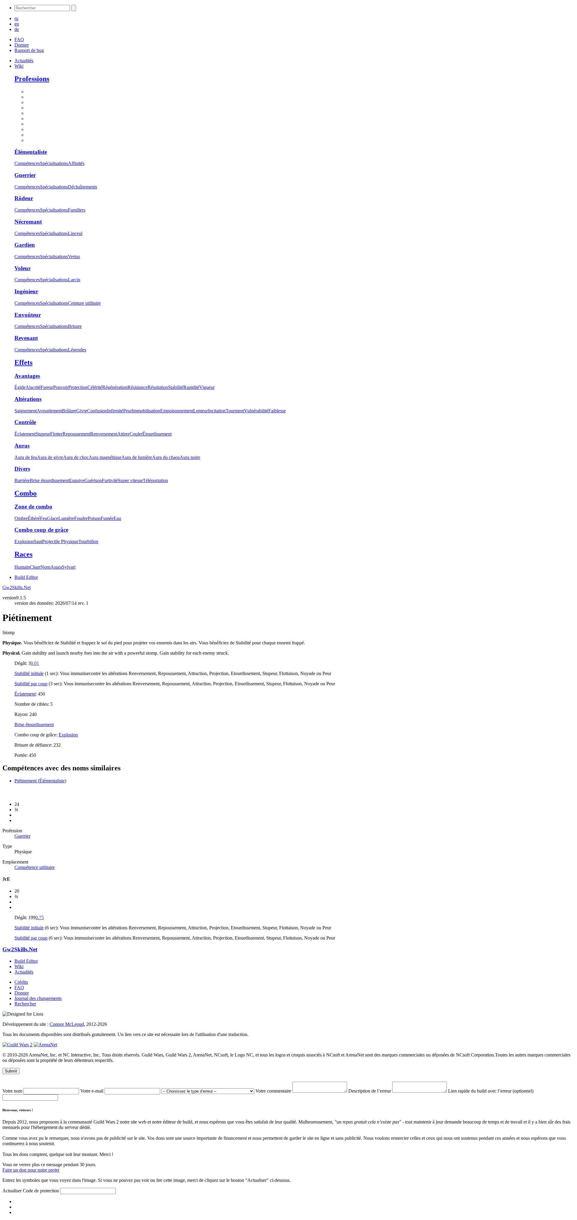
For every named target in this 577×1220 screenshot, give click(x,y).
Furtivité (110, 480)
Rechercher (25, 1003)
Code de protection (41, 1190)
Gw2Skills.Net (16, 587)
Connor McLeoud (67, 1024)
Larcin (74, 279)
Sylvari (68, 567)
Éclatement (24, 433)
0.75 (39, 917)
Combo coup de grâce (41, 530)
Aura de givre (50, 457)
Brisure (75, 326)
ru (16, 18)
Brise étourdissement (49, 480)
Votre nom (12, 1090)
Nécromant (28, 222)
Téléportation (155, 480)
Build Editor (26, 577)
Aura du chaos (166, 457)
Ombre (21, 518)
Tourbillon (88, 541)
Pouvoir (60, 387)
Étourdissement (157, 433)
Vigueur (207, 387)
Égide (20, 387)
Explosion (24, 541)
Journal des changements (38, 998)
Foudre (81, 518)
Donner (21, 44)
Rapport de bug (29, 50)
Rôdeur (23, 198)
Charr (35, 567)
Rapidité (191, 387)
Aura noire (190, 457)
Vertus (74, 256)
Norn (45, 567)
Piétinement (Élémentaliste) (40, 780)
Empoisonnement (176, 410)
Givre (81, 410)
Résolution (158, 387)
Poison (94, 518)
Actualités (23, 60)
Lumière (66, 518)
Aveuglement (49, 410)
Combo (25, 493)
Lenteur (200, 410)
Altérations (27, 399)
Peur (127, 410)
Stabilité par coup (30, 683)
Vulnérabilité (256, 410)
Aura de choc (76, 457)
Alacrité (33, 387)
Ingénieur (26, 291)
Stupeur (42, 433)
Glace (52, 518)
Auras (21, 445)
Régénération (114, 387)
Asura (56, 567)
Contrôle (25, 422)
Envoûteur (27, 315)
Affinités (76, 163)
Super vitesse (130, 480)
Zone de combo (33, 506)
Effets (23, 362)
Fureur (47, 387)
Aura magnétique (105, 457)
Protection (77, 387)
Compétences (27, 163)
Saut (38, 541)
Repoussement (76, 433)
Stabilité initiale (29, 673)
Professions (31, 79)
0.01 (35, 663)
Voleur (22, 268)
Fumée (107, 518)
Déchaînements (82, 186)
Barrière (22, 480)
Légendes (77, 349)
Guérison (93, 480)
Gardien (24, 245)
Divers (22, 469)
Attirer (123, 433)
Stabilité (175, 387)
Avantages (27, 376)
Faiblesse (277, 410)
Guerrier (25, 175)
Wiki (18, 66)
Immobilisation (146, 410)
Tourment (235, 410)
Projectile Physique (60, 541)
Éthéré (34, 518)
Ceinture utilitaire (84, 303)
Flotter (56, 433)
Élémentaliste (30, 152)
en (16, 23)
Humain (22, 567)
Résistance (137, 387)
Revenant (26, 338)
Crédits (21, 982)
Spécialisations (54, 163)
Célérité (94, 387)
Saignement (25, 410)
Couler (136, 433)
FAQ (19, 39)
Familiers (76, 210)
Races (23, 554)
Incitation (217, 410)
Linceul (75, 233)
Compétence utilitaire (34, 867)
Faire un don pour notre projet (30, 1170)
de (16, 29)
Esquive (76, 480)
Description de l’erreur (370, 1090)
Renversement (103, 433)
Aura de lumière (136, 457)
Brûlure (69, 410)
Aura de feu (25, 457)
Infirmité (115, 410)
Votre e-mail (92, 1090)
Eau (117, 518)
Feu (43, 518)
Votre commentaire (273, 1090)
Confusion (97, 410)
